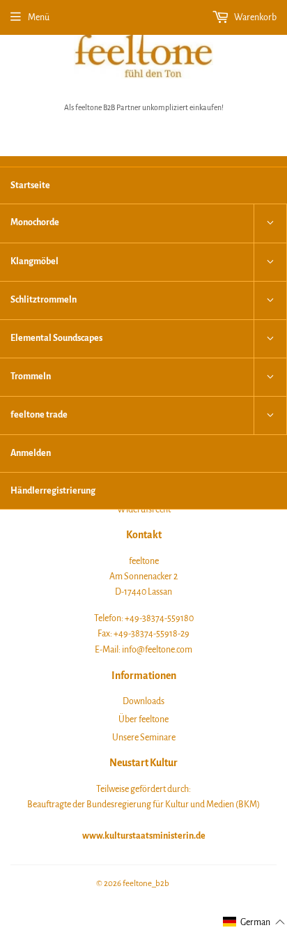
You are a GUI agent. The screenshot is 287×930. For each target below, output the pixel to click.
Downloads (143, 701)
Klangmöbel (34, 261)
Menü (38, 17)
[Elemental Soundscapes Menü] (270, 339)
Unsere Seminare (144, 737)
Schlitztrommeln (43, 300)
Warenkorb (255, 17)
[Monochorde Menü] (270, 223)
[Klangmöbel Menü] (270, 262)
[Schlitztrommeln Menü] (270, 300)
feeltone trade (39, 415)
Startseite (30, 185)
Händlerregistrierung (52, 491)
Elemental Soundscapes (56, 338)
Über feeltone (143, 719)
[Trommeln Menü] (270, 377)
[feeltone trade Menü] (270, 415)
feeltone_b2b (146, 883)
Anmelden (30, 453)
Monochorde (34, 222)
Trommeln (30, 376)
